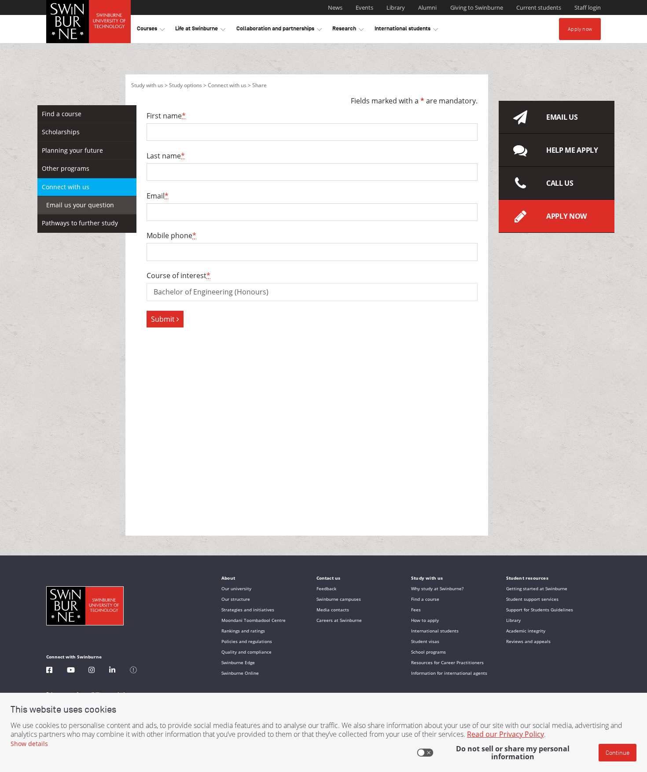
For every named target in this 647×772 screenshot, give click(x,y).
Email (158, 196)
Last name (166, 156)
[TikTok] (133, 671)
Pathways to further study (80, 223)
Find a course (61, 114)
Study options (185, 85)
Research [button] (348, 30)
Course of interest (178, 275)
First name (166, 116)
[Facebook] (49, 671)
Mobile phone (171, 235)
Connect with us (227, 85)
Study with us (147, 85)
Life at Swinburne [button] (200, 30)
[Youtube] (71, 671)
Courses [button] (151, 30)
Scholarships (61, 132)
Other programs (65, 168)
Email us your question (80, 205)
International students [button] (406, 30)
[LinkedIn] (112, 671)
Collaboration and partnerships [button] (279, 30)
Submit (163, 319)
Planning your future (72, 150)
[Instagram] (91, 671)
